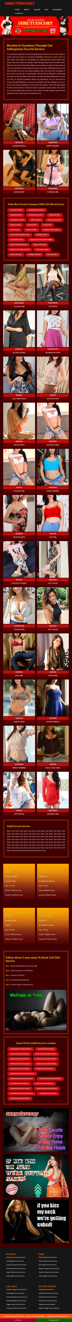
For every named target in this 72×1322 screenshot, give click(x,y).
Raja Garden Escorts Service (48, 1261)
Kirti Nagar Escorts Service (47, 1265)
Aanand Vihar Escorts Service (48, 1293)
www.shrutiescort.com (14, 1316)
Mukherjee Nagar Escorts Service (22, 1073)
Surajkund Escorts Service (46, 1064)
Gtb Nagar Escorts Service (15, 1261)
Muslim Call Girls (42, 249)
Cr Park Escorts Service (48, 1093)
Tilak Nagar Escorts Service (15, 1293)
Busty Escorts (52, 254)
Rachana (19, 303)
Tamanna (53, 303)
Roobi (53, 534)
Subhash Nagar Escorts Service (16, 1289)
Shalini (53, 626)
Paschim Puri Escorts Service (45, 1054)
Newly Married (19, 768)
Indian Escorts (54, 215)
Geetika (19, 142)
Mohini (53, 718)
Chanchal (19, 626)
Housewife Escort (16, 239)
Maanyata (53, 349)
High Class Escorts (54, 220)
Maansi (19, 534)
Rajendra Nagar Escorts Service (49, 1308)
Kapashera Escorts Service (20, 1069)
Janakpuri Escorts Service (19, 1059)
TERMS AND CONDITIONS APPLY (57, 1316)
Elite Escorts (15, 230)
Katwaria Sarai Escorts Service (16, 1265)
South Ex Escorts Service (44, 1083)
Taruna (19, 718)
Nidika (53, 764)
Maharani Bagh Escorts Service (21, 1093)
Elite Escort (19, 192)
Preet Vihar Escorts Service (48, 1300)
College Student (19, 583)
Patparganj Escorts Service (20, 1064)
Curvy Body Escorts (35, 215)
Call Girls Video (19, 399)
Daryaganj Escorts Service (20, 1098)
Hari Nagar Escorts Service (20, 1088)
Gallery (37, 9)
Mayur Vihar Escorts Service (15, 1272)
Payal (19, 811)
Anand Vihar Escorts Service (46, 1088)
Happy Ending (53, 146)
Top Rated (52, 306)
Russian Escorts (16, 215)
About (26, 9)
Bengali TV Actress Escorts (20, 249)
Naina (19, 395)
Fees (46, 9)
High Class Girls (53, 768)
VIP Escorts (47, 225)
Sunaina (19, 764)
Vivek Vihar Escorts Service (48, 1297)
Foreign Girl (52, 192)
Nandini (53, 487)
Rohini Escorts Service (46, 1049)
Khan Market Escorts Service (16, 1268)
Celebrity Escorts (34, 254)
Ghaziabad (57, 9)
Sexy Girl (19, 675)
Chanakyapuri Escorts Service (50, 1078)
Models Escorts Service (18, 244)
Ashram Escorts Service (44, 1069)
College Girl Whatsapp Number (41, 239)
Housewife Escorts (17, 220)
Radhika (53, 811)
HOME (17, 9)
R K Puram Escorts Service (19, 1083)
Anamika (52, 142)
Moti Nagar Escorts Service (15, 1276)
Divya (19, 487)
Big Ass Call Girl (16, 254)
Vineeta (19, 349)
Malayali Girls (52, 445)
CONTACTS (19, 13)
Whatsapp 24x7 (54, 1320)
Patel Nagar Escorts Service (48, 1257)
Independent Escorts (36, 210)
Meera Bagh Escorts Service (48, 1276)
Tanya (53, 395)
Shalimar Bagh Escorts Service (16, 1300)
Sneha (53, 672)
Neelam (53, 580)
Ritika (19, 580)
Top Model (53, 675)
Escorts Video (19, 353)
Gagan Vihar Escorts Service (15, 1304)
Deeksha (19, 189)
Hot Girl (53, 537)
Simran (19, 441)
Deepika (53, 441)
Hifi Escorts (19, 445)
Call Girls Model (16, 210)
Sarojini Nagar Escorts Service (21, 1078)
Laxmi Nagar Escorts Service (46, 1059)
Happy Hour (19, 722)
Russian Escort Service (51, 230)
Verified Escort (41, 235)
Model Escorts (15, 225)
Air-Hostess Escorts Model (20, 235)
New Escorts (32, 225)
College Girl (19, 306)
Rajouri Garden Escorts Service (49, 1268)
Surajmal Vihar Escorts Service (16, 1308)
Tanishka (53, 189)
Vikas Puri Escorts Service (19, 1054)
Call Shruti (18, 1320)
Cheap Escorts (36, 220)
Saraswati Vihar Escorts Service (16, 1297)
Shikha (19, 672)
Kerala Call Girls (40, 244)
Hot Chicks (53, 583)
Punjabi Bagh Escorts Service (20, 1049)
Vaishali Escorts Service (46, 1289)
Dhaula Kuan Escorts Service (15, 1257)
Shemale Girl (53, 814)
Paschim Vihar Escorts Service (49, 1272)
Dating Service (19, 146)
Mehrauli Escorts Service (47, 1304)
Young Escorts (31, 230)
